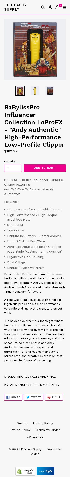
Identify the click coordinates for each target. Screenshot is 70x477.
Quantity (9, 161)
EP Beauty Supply (15, 7)
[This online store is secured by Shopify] (25, 474)
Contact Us (35, 436)
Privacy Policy (42, 423)
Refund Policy (20, 430)
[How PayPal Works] (45, 474)
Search (22, 423)
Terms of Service (47, 430)
